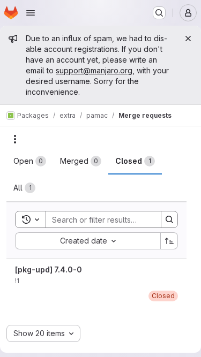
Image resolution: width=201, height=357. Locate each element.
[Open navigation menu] (30, 12)
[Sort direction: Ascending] (169, 240)
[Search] (169, 219)
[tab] (29, 161)
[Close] (188, 38)
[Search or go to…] (159, 12)
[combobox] (87, 240)
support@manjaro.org (94, 70)
